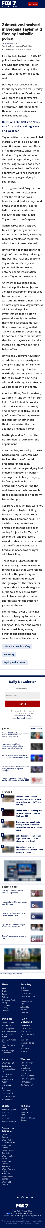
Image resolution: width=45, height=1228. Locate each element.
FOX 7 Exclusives (26, 1020)
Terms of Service (24, 718)
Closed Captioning (6, 1089)
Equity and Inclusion (15, 662)
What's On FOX (8, 1063)
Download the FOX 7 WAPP (26, 1069)
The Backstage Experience (8, 1051)
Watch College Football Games (8, 1141)
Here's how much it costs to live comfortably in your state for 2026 (15, 779)
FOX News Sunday (6, 1006)
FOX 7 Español (8, 1028)
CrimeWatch (25, 1025)
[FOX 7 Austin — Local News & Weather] (9, 4)
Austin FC (6, 1112)
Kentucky (9, 654)
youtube (27, 1197)
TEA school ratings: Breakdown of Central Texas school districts (29, 850)
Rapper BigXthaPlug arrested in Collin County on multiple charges (15, 756)
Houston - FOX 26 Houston (27, 1119)
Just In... (6, 728)
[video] (36, 893)
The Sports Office (9, 1031)
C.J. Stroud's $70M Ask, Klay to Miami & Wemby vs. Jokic (13, 926)
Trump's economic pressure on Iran (14, 937)
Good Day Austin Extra (9, 1041)
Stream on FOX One (8, 1130)
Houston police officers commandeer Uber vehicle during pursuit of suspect (12, 746)
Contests (24, 1012)
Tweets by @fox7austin (11, 973)
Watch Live (33, 4)
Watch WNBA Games (7, 1177)
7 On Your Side (26, 1028)
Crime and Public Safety (23, 46)
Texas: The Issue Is (27, 1035)
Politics (5, 997)
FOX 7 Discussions (25, 1047)
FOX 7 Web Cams (27, 1079)
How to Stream (8, 1022)
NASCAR (5, 1118)
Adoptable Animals (24, 1008)
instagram (22, 1197)
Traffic (4, 991)
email (32, 1197)
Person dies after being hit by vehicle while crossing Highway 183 (29, 813)
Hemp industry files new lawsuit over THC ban (14, 903)
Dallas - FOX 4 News (26, 1113)
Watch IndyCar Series (8, 1157)
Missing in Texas (27, 1043)
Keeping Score (26, 993)
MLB (4, 1115)
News (5, 984)
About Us (7, 1059)
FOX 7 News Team (7, 1075)
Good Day (26, 984)
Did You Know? (26, 1085)
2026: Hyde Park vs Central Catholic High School (12, 892)
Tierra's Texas (7, 1025)
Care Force (24, 1040)
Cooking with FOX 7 (27, 997)
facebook (13, 1197)
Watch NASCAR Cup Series (8, 1152)
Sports (5, 1105)
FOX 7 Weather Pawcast (26, 1064)
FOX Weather (25, 1082)
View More (36, 728)
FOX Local (7, 1018)
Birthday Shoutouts (24, 989)
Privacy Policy (25, 715)
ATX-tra (23, 1051)
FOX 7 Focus (25, 1031)
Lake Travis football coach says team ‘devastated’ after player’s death (28, 838)
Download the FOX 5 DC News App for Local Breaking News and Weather (21, 126)
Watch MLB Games (7, 1146)
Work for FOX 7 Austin (8, 1080)
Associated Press (8, 46)
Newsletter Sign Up (8, 1070)
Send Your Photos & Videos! (27, 1074)
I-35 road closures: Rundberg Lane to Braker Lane (13, 914)
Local (4, 988)
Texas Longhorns (9, 1109)
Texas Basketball (9, 1121)
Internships (6, 1085)
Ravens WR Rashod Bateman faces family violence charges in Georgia (15, 769)
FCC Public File (8, 1093)
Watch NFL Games (6, 1136)
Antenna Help (7, 1099)
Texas (4, 994)
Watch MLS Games (6, 1183)
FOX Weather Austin (7, 1035)
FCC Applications (9, 1096)
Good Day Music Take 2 (9, 1046)
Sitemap (5, 1010)
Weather (25, 1059)
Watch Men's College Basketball (7, 1163)
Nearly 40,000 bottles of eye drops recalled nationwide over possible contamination (15, 735)
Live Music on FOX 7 (26, 1002)
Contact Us (6, 1066)
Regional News (25, 1107)
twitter (18, 1197)
